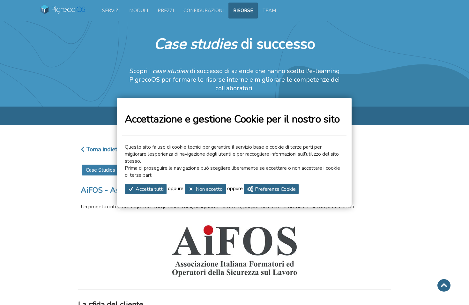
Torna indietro (104, 149)
